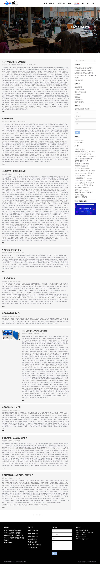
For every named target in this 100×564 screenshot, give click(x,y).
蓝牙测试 (86, 187)
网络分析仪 (83, 183)
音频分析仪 (80, 195)
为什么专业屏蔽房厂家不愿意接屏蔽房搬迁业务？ (85, 76)
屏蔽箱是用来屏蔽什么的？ (11, 313)
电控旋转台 (89, 178)
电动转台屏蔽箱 (7, 119)
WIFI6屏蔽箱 (92, 151)
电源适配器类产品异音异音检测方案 (84, 73)
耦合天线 (79, 185)
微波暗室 (79, 168)
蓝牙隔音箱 (78, 190)
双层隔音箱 (92, 156)
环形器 (84, 175)
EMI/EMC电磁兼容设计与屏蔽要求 (13, 62)
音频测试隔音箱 (79, 99)
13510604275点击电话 (91, 561)
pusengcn (83, 536)
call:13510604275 (79, 140)
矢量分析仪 (88, 180)
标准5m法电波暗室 (8, 278)
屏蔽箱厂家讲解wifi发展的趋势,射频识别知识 (17, 475)
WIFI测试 (77, 154)
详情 (3, 111)
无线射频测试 (5, 64)
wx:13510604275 (79, 142)
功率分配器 (78, 156)
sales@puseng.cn (84, 539)
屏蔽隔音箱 (86, 163)
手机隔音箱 (78, 170)
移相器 (77, 183)
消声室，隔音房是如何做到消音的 (83, 68)
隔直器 (84, 192)
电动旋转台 (80, 178)
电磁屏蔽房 (80, 180)
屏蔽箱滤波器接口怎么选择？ (12, 407)
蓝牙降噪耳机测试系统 (80, 92)
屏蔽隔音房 (78, 97)
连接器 (78, 192)
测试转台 (91, 173)
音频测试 (81, 197)
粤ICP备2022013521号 (21, 561)
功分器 (89, 154)
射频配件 (82, 161)
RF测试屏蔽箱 (81, 151)
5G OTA (77, 149)
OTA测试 (82, 149)
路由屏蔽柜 (86, 190)
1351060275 (83, 534)
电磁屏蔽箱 (19, 64)
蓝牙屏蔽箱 (88, 185)
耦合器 (91, 183)
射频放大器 (88, 158)
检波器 (93, 170)
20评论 (22, 174)
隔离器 (90, 192)
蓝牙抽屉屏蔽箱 (78, 187)
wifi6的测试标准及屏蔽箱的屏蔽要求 (34, 331)
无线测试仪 (85, 170)
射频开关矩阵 (79, 158)
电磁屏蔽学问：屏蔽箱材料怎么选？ (14, 171)
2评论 (43, 333)
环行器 (89, 175)
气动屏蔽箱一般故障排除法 (11, 250)
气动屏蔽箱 (78, 173)
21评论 (23, 121)
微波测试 (86, 168)
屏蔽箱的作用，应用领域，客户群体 (14, 438)
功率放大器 (86, 156)
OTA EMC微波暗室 (13, 64)
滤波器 (78, 175)
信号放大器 (83, 154)
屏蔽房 (79, 163)
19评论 (22, 252)
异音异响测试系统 (79, 102)
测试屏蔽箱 (84, 173)
